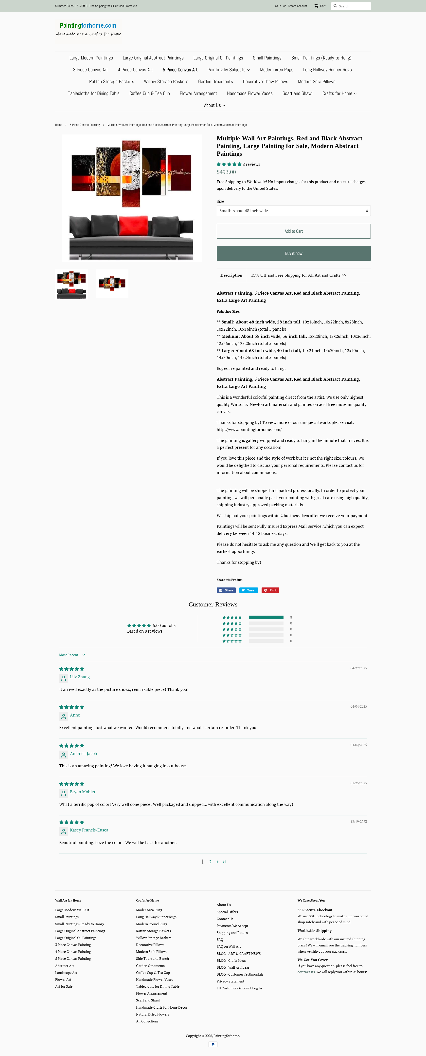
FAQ (220, 939)
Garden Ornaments (215, 81)
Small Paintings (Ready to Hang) (321, 58)
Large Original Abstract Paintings (153, 58)
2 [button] (210, 862)
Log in (277, 6)
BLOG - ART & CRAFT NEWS (239, 953)
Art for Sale (63, 986)
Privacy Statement (230, 981)
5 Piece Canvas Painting (85, 125)
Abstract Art (64, 965)
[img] (71, 669)
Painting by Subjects (227, 69)
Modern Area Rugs (276, 69)
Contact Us (225, 918)
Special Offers (227, 911)
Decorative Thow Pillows (265, 81)
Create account (297, 6)
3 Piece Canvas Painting (73, 944)
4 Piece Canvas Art (135, 69)
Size (220, 201)
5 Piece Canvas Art (180, 69)
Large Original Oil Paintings (218, 58)
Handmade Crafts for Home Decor (161, 1007)
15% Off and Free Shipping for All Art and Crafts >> (298, 275)
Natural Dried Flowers (152, 1014)
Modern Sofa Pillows (317, 81)
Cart (323, 6)
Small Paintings (267, 58)
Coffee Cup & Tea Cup (149, 93)
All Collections (147, 1021)
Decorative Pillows (150, 944)
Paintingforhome (226, 1035)
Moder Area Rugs (149, 909)
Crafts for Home (338, 93)
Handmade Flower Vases (250, 93)
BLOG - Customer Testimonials (240, 974)
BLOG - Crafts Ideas (231, 960)
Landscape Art (66, 972)
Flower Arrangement (198, 93)
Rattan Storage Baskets (111, 81)
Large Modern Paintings (91, 58)
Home (58, 125)
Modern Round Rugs (151, 924)
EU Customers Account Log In (239, 988)
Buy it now (293, 253)
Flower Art (63, 979)
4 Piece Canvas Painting (73, 951)
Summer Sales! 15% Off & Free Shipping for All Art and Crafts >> (96, 6)
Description (231, 275)
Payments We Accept (232, 925)
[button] (230, 164)
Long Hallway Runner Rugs (327, 69)
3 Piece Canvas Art (90, 69)
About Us (213, 105)
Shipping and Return (232, 932)
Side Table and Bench (152, 958)
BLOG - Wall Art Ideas (233, 967)
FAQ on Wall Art (229, 946)
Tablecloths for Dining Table (94, 93)
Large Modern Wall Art (72, 909)
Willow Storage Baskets (166, 81)
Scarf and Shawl (298, 93)
